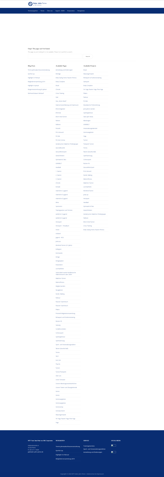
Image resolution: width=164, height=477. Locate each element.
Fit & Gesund (59, 132)
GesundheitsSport (61, 152)
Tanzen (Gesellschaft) (62, 348)
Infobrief (58, 233)
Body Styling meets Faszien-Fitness (66, 78)
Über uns (58, 376)
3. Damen (58, 179)
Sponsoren (59, 206)
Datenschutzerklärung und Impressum (67, 105)
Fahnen (58, 120)
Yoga (57, 422)
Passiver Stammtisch (62, 302)
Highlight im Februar (34, 78)
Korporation (59, 265)
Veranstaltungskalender (90, 128)
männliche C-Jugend (61, 191)
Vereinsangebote (61, 399)
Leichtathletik (60, 269)
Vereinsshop (59, 407)
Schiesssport (59, 333)
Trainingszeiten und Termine (64, 210)
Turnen (58, 368)
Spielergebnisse (60, 337)
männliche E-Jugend (61, 198)
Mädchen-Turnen (61, 278)
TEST (57, 356)
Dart (57, 97)
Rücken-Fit (59, 321)
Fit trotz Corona (60, 140)
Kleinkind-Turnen (88, 191)
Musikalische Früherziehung (91, 105)
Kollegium (58, 249)
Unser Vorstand (60, 380)
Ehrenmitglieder (60, 109)
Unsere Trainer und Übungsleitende (66, 387)
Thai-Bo (58, 364)
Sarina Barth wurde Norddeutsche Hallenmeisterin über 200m (66, 273)
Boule (57, 85)
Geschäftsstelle (60, 148)
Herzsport (59, 222)
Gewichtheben (60, 156)
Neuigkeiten (59, 290)
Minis (57, 202)
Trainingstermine (89, 446)
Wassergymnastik (61, 415)
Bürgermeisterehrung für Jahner (37, 89)
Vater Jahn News (88, 117)
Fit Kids (58, 136)
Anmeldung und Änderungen (64, 70)
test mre (58, 360)
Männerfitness (60, 282)
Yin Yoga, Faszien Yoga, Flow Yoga (65, 419)
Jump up (58, 241)
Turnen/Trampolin (61, 372)
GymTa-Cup (31, 74)
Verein (58, 391)
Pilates (58, 309)
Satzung (58, 325)
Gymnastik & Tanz (61, 159)
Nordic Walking (60, 294)
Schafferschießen (61, 329)
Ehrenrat (58, 113)
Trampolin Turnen (88, 144)
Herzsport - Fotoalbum (62, 226)
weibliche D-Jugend (61, 214)
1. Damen (58, 171)
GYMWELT (59, 163)
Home (57, 230)
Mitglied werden (60, 286)
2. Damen (58, 175)
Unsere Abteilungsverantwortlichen (66, 383)
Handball (58, 167)
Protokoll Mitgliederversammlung (65, 313)
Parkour (58, 298)
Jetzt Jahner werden (89, 109)
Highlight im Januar (33, 85)
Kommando (59, 253)
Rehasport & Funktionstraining (92, 78)
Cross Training (60, 93)
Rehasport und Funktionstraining (65, 317)
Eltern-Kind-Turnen (61, 117)
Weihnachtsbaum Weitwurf (36, 93)
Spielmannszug (60, 341)
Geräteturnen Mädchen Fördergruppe (67, 144)
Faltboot (58, 124)
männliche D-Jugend (62, 194)
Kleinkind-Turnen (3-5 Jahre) (64, 245)
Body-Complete (60, 81)
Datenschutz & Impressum (95, 474)
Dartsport (86, 81)
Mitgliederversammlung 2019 (36, 81)
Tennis (58, 352)
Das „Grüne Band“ (61, 101)
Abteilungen (86, 120)
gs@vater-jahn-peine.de (35, 452)
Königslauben (60, 261)
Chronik (58, 89)
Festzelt (58, 128)
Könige (58, 257)
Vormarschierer (60, 411)
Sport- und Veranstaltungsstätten (66, 344)
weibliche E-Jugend (61, 218)
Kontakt (58, 187)
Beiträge (58, 74)
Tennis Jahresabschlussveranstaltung (39, 70)
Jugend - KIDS (60, 237)
